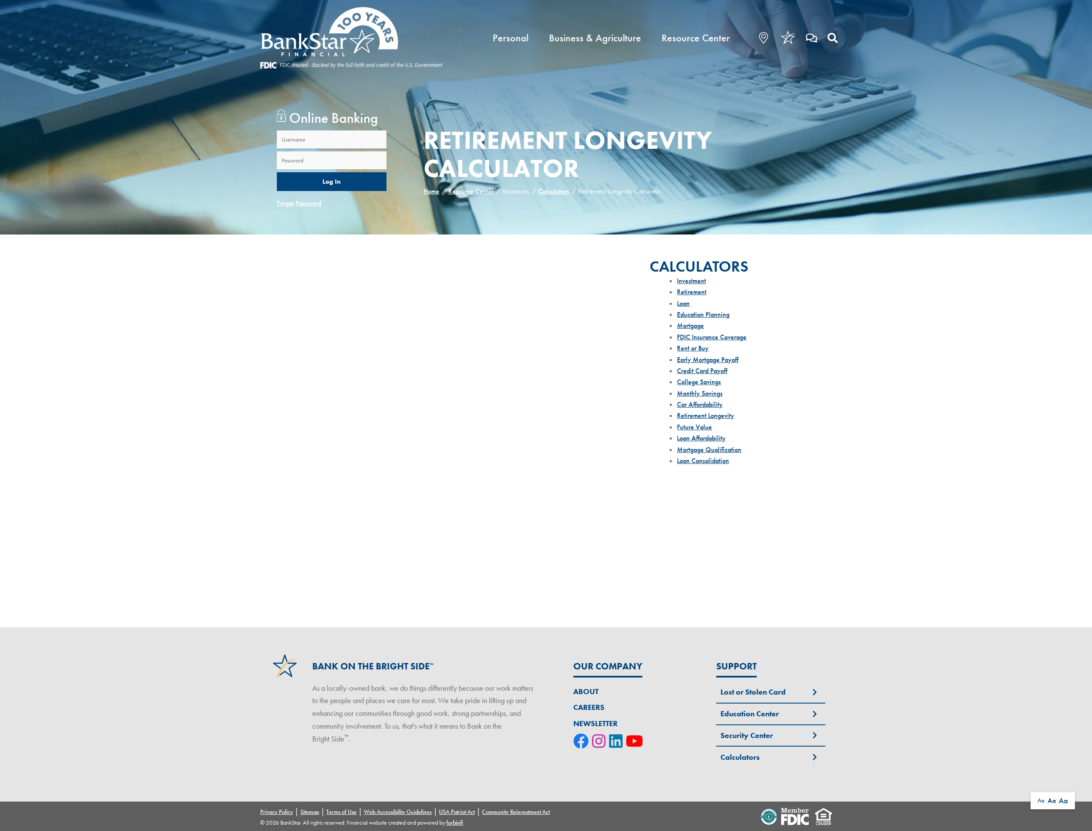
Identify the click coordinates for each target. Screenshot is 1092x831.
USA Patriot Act (457, 812)
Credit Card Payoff (702, 370)
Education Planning (703, 314)
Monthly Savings (700, 393)
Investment (691, 280)
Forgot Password (299, 203)
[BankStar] (351, 32)
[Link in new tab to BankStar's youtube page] (636, 741)
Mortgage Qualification (709, 449)
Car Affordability (700, 404)
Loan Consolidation (703, 460)
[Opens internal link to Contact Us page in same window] (811, 37)
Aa (1040, 800)
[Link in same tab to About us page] (788, 37)
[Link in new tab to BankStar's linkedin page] (617, 741)
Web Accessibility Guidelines (398, 812)
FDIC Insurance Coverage (711, 337)
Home (431, 191)
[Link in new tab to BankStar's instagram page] (600, 741)
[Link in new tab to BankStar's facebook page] (582, 741)
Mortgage (690, 325)
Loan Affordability (701, 438)
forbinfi (454, 822)
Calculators (553, 191)
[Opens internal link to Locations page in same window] (758, 37)
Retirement (691, 291)
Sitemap (309, 812)
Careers (588, 707)
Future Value (694, 427)
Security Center (746, 735)
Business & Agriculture (595, 37)
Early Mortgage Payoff (707, 359)
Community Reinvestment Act (516, 812)
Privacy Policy (276, 812)
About (585, 691)
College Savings (699, 381)
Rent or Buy (693, 348)
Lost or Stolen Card (753, 692)
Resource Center (696, 37)
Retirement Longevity (705, 415)
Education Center (749, 713)
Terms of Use (341, 812)
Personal (511, 37)
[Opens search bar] (832, 37)
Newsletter (595, 723)
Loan (683, 303)
